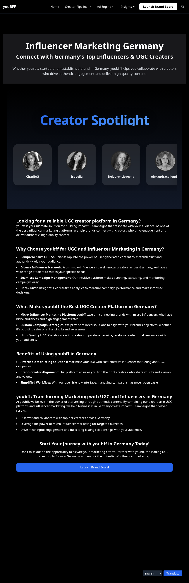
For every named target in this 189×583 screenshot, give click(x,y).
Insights (126, 7)
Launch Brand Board (158, 7)
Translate (172, 573)
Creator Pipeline (76, 7)
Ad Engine (104, 7)
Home (55, 7)
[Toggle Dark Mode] (182, 6)
